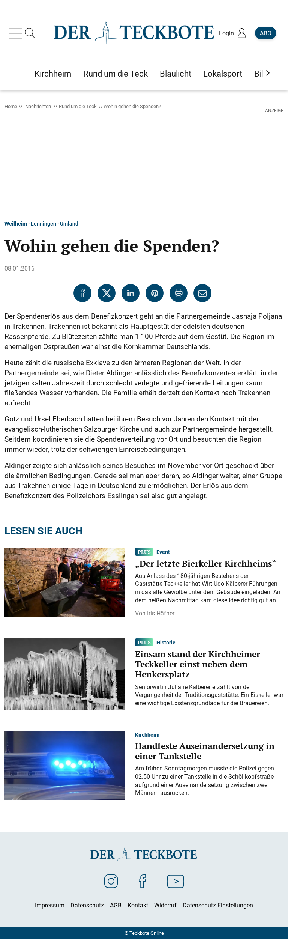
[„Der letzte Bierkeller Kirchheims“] (64, 582)
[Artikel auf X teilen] (107, 293)
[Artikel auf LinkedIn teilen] (131, 293)
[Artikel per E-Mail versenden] (203, 293)
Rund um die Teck (78, 106)
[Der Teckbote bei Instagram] (111, 881)
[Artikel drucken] (179, 293)
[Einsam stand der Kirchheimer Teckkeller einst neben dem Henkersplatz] (64, 674)
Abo (266, 33)
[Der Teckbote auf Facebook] (142, 881)
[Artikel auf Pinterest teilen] (155, 293)
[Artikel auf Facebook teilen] (83, 293)
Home (10, 106)
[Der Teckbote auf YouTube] (175, 881)
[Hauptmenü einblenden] (17, 33)
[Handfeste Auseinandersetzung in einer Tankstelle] (64, 765)
